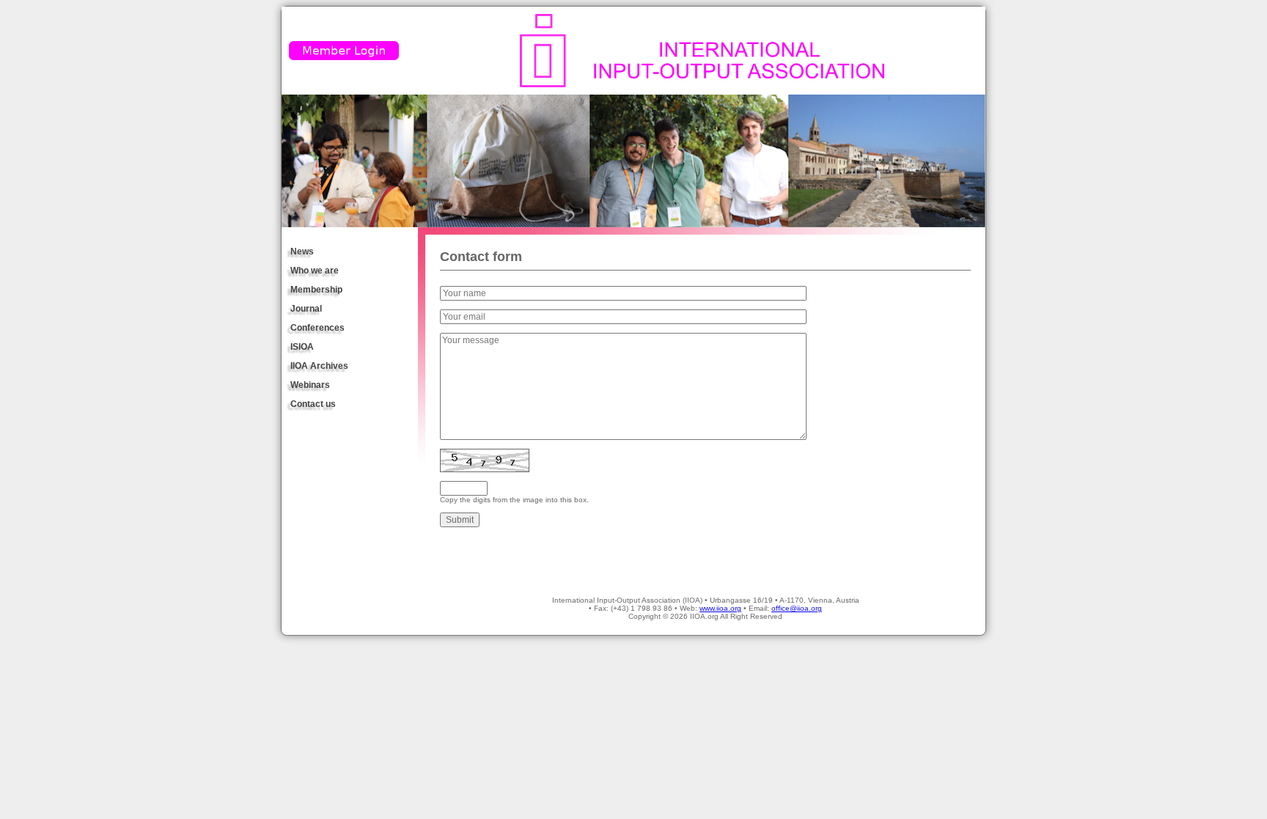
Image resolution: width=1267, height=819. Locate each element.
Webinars (310, 385)
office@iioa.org (796, 608)
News (302, 251)
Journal (306, 309)
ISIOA (302, 347)
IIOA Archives (319, 366)
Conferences (317, 328)
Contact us (313, 404)
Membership (316, 289)
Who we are (314, 270)
